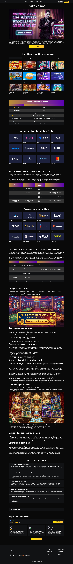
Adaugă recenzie (58, 521)
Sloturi (56, 58)
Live (29, 58)
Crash (43, 58)
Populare (14, 58)
